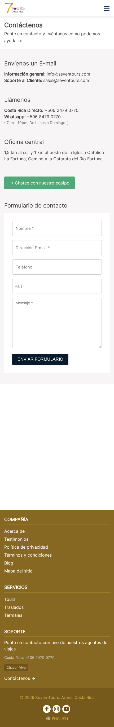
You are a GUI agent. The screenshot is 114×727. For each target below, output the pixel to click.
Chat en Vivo (16, 667)
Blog (8, 563)
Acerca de (14, 531)
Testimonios (16, 539)
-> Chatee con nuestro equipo (39, 183)
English (60, 718)
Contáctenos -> (19, 678)
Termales (13, 615)
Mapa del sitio (18, 571)
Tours (9, 599)
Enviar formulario (40, 359)
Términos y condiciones (28, 555)
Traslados (14, 607)
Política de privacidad (26, 547)
